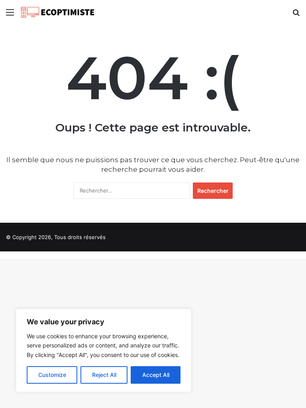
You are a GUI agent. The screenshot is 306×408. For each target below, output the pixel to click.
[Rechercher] (296, 15)
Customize (52, 374)
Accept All (155, 374)
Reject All (104, 374)
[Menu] (10, 15)
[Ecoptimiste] (58, 12)
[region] (103, 350)
